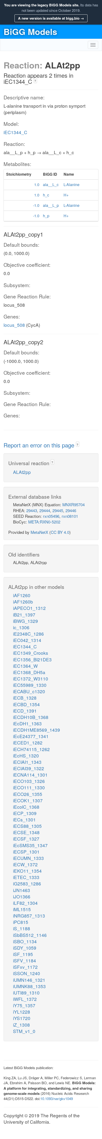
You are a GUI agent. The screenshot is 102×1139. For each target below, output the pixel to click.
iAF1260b (23, 601)
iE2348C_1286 (28, 633)
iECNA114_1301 (30, 774)
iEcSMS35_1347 (30, 845)
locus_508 (14, 325)
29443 (31, 510)
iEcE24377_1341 (31, 736)
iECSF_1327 (26, 838)
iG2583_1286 (27, 883)
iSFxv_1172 (25, 967)
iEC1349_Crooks (30, 653)
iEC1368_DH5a (29, 672)
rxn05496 (51, 516)
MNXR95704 (73, 504)
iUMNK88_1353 (29, 986)
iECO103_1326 (29, 781)
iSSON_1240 (26, 973)
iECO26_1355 (27, 794)
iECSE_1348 (26, 832)
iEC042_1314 (27, 640)
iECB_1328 (25, 697)
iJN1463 (21, 890)
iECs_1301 (24, 819)
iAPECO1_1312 (29, 608)
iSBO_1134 (25, 941)
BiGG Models (30, 31)
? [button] (35, 81)
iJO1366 (21, 896)
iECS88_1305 (27, 826)
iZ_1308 (21, 1024)
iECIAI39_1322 (28, 768)
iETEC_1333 (26, 877)
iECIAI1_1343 (27, 762)
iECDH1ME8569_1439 (36, 730)
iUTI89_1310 (26, 992)
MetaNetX (39, 532)
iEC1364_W (25, 666)
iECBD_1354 (26, 704)
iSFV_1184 (24, 960)
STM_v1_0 (24, 1031)
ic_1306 (21, 627)
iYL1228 (21, 1011)
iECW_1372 (25, 864)
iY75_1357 (24, 1005)
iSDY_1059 (24, 947)
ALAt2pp (22, 472)
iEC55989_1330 (29, 685)
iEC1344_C (15, 132)
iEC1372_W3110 (30, 678)
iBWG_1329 (25, 621)
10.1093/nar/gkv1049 (56, 1098)
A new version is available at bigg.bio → (51, 18)
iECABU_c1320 (29, 691)
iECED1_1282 (27, 742)
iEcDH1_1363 (27, 723)
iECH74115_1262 (31, 749)
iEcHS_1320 (26, 755)
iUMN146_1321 (29, 980)
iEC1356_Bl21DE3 (32, 659)
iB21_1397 (24, 614)
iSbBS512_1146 (30, 935)
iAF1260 (21, 595)
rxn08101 (70, 516)
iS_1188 (21, 928)
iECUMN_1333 (28, 858)
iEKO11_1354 (27, 870)
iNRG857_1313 (29, 915)
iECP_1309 (25, 813)
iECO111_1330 (29, 787)
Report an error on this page (40, 445)
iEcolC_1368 (26, 806)
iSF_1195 (23, 954)
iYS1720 (21, 1018)
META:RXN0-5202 (44, 522)
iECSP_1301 (26, 851)
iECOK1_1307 (28, 800)
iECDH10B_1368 (30, 717)
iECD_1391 (25, 710)
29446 (70, 510)
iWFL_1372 (25, 999)
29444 (44, 510)
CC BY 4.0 (60, 532)
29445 (57, 510)
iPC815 (20, 922)
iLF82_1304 (25, 903)
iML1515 (22, 909)
